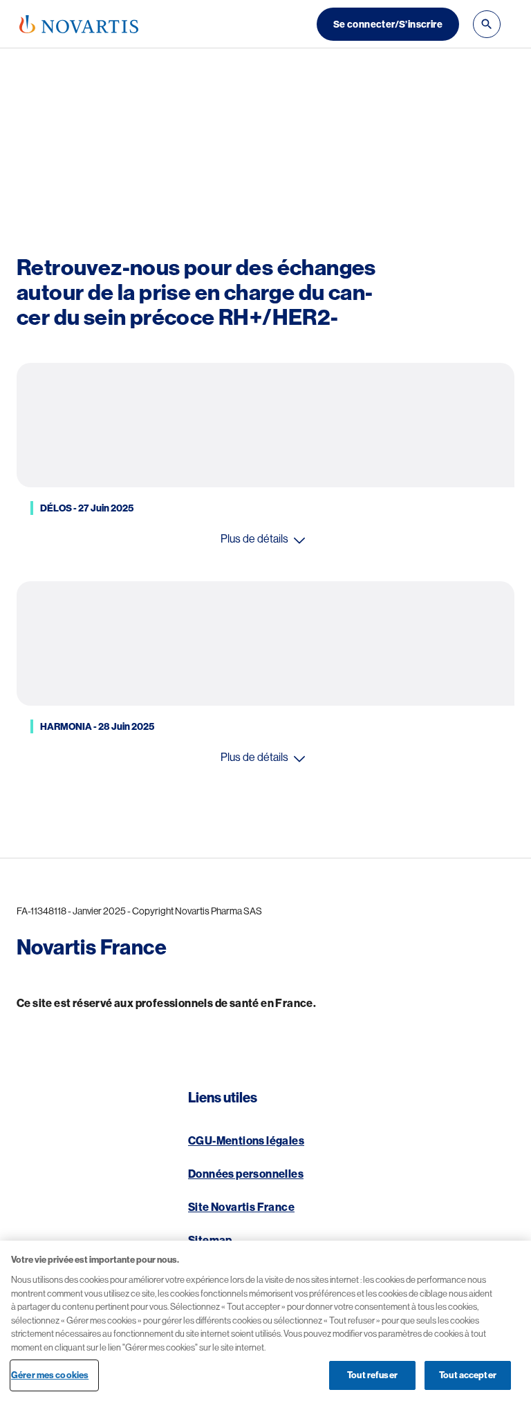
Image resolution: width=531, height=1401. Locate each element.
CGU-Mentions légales (246, 1141)
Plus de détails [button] (254, 539)
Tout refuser (372, 1375)
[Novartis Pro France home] (79, 24)
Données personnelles (246, 1174)
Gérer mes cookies (49, 1375)
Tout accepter (467, 1375)
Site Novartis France (241, 1207)
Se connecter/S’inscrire (387, 24)
